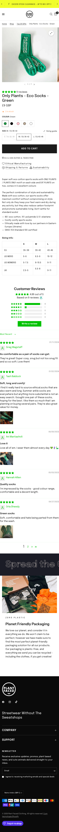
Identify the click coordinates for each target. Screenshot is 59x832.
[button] (9, 92)
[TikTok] (18, 702)
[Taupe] (24, 123)
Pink (18, 123)
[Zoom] (51, 33)
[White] (31, 123)
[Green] (5, 123)
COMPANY (9, 730)
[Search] (51, 14)
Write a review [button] (29, 324)
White (31, 123)
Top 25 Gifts (21, 24)
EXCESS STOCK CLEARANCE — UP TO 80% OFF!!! (32, 4)
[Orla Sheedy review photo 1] (6, 531)
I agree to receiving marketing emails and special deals (29, 777)
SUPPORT (8, 740)
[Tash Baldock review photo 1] (6, 417)
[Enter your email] (54, 771)
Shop (12, 24)
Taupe (24, 123)
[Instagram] (12, 702)
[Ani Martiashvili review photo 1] (6, 458)
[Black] (12, 123)
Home (4, 24)
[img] (7, 343)
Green (5, 123)
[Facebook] (5, 702)
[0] (55, 14)
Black (11, 123)
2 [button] (28, 547)
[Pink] (18, 123)
